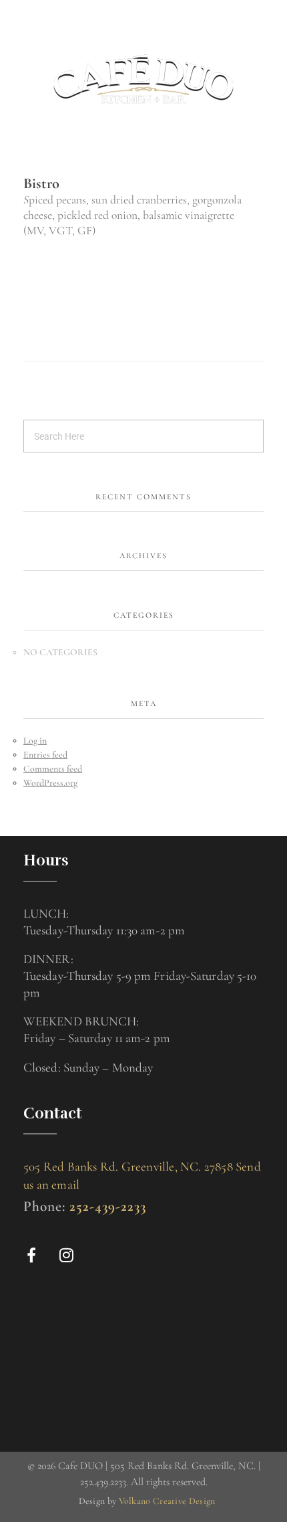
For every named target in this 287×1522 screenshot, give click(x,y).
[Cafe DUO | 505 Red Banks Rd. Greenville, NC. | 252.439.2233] (143, 78)
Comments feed (52, 768)
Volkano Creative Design (167, 1501)
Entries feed (45, 754)
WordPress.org (50, 782)
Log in (35, 740)
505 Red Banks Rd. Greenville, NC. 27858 (128, 1166)
